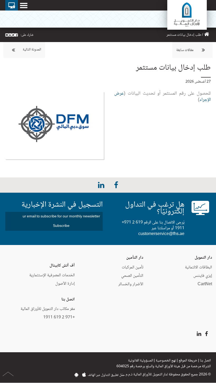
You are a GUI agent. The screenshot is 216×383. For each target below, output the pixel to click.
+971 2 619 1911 (59, 317)
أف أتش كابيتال (62, 265)
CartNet (205, 284)
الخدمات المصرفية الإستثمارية (52, 275)
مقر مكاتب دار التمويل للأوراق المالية (48, 309)
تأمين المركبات (132, 267)
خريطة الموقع (188, 361)
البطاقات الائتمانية (198, 267)
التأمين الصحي (132, 275)
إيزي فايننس (202, 275)
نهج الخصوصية (166, 361)
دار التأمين (134, 257)
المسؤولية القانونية (140, 361)
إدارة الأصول (65, 283)
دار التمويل (203, 257)
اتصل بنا (205, 361)
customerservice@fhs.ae (161, 234)
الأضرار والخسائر (130, 284)
